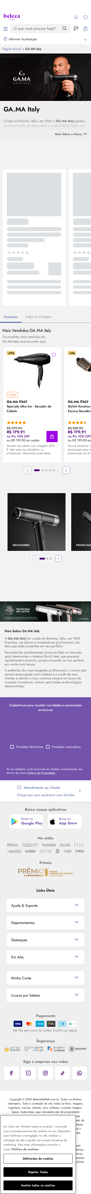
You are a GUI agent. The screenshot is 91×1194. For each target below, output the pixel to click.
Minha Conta (21, 978)
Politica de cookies (25, 1149)
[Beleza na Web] (12, 17)
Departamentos (23, 922)
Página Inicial (12, 49)
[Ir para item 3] (46, 470)
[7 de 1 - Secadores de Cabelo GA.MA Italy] (45, 611)
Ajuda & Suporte (24, 905)
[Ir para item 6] (57, 470)
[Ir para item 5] (54, 470)
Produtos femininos (29, 746)
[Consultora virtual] (76, 28)
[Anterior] (32, 558)
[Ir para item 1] (37, 470)
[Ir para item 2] (42, 470)
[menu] (5, 28)
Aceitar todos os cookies (38, 1185)
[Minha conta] (76, 17)
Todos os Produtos (38, 316)
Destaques (11, 316)
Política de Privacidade (41, 773)
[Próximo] (66, 470)
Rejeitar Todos (38, 1172)
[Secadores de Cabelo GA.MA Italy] (36, 522)
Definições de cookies (38, 1158)
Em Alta (17, 957)
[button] (52, 436)
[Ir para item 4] (50, 470)
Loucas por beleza (25, 995)
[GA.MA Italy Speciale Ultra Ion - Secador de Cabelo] (32, 369)
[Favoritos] (85, 17)
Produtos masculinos (66, 746)
